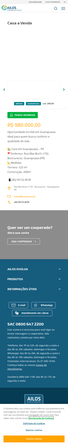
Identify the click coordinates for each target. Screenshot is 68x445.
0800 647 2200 (30, 324)
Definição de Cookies (34, 423)
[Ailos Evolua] (34, 400)
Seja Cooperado (22, 241)
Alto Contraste (53, 2)
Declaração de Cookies (41, 418)
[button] (4, 89)
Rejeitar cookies (34, 430)
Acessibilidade (35, 2)
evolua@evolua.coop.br (24, 196)
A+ (65, 2)
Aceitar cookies (34, 438)
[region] (34, 424)
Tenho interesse (24, 115)
